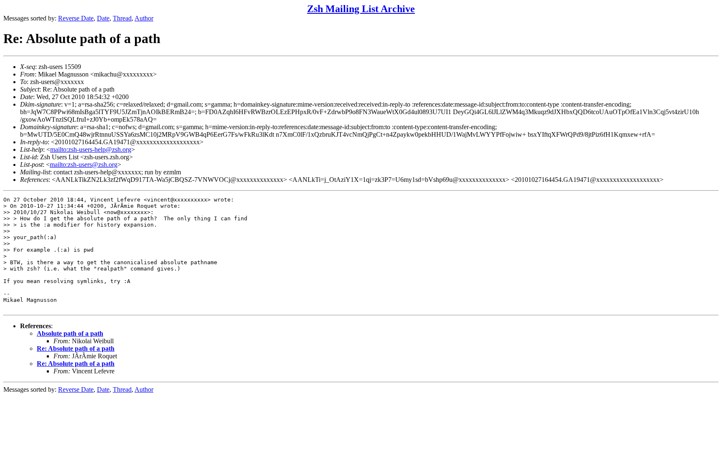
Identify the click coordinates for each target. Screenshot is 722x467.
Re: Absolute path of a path (75, 348)
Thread (122, 18)
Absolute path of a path (70, 333)
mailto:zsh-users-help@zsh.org (90, 149)
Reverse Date (76, 18)
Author (144, 18)
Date (103, 18)
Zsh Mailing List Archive (361, 8)
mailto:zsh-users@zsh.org (83, 164)
